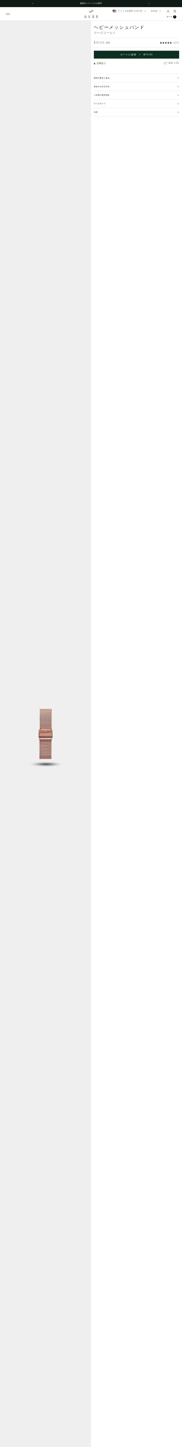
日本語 (154, 11)
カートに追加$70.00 (136, 55)
